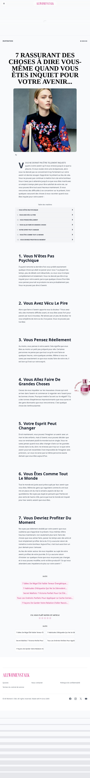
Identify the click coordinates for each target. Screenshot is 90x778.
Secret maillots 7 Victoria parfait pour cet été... (45, 593)
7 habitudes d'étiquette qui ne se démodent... (45, 588)
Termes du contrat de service (13, 687)
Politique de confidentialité (70, 683)
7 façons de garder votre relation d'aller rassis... (45, 602)
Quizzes (5, 683)
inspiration (8, 41)
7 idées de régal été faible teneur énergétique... (45, 583)
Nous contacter (37, 683)
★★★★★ (83, 41)
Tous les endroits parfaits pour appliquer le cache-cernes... (45, 598)
